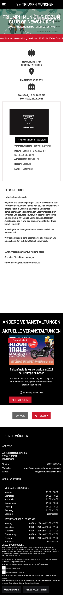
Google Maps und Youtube (15, 573)
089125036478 (54, 464)
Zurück (20, 415)
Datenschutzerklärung (12, 555)
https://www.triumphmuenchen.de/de (42, 467)
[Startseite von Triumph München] (18, 4)
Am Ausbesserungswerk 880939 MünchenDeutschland (14, 455)
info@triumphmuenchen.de (47, 471)
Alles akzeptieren (36, 589)
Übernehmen (11, 589)
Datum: (17, 150)
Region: (18, 163)
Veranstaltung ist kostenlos (33, 140)
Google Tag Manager (13, 568)
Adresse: (18, 158)
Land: (16, 168)
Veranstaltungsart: (23, 145)
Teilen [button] (42, 415)
